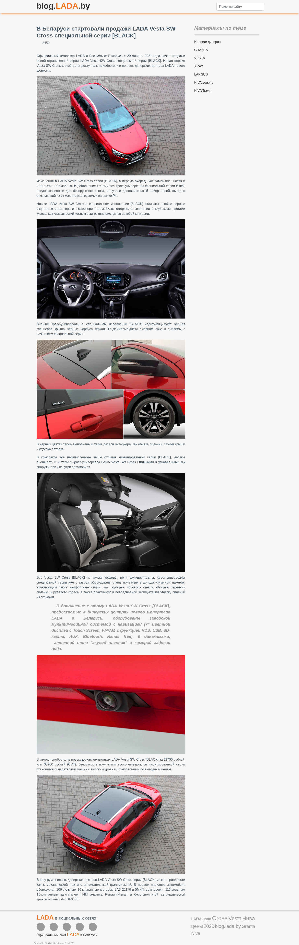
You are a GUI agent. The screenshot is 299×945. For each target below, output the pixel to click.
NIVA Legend (203, 82)
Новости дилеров (207, 42)
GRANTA (201, 50)
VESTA (199, 58)
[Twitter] (67, 927)
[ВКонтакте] (80, 927)
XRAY (198, 66)
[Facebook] (41, 927)
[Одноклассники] (93, 927)
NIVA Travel (202, 90)
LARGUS (201, 74)
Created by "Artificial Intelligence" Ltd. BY (54, 943)
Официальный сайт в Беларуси (67, 935)
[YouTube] (54, 927)
